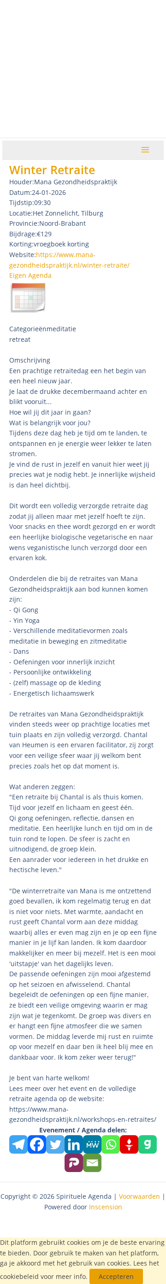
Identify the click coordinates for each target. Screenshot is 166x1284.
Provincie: (24, 223)
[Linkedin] (74, 1144)
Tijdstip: (21, 202)
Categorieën (28, 328)
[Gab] (147, 1144)
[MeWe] (92, 1144)
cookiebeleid (19, 1276)
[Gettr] (129, 1144)
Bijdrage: (23, 233)
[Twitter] (55, 1144)
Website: (22, 254)
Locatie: (21, 213)
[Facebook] (37, 1144)
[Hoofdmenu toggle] (145, 150)
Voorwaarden (139, 1196)
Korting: (21, 244)
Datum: (20, 192)
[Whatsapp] (110, 1144)
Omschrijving (29, 360)
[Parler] (74, 1163)
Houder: (21, 181)
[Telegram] (18, 1144)
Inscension (105, 1206)
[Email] (92, 1163)
